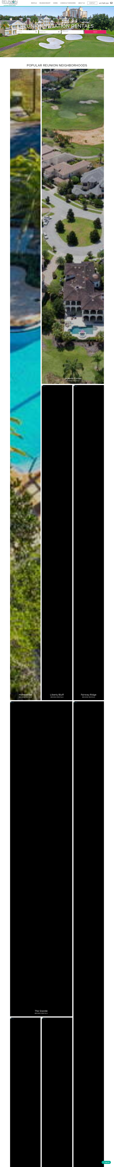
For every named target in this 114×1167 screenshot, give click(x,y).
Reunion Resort (44, 3)
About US (81, 3)
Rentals (34, 3)
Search (95, 32)
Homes (55, 3)
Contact (92, 3)
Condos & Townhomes (68, 3)
